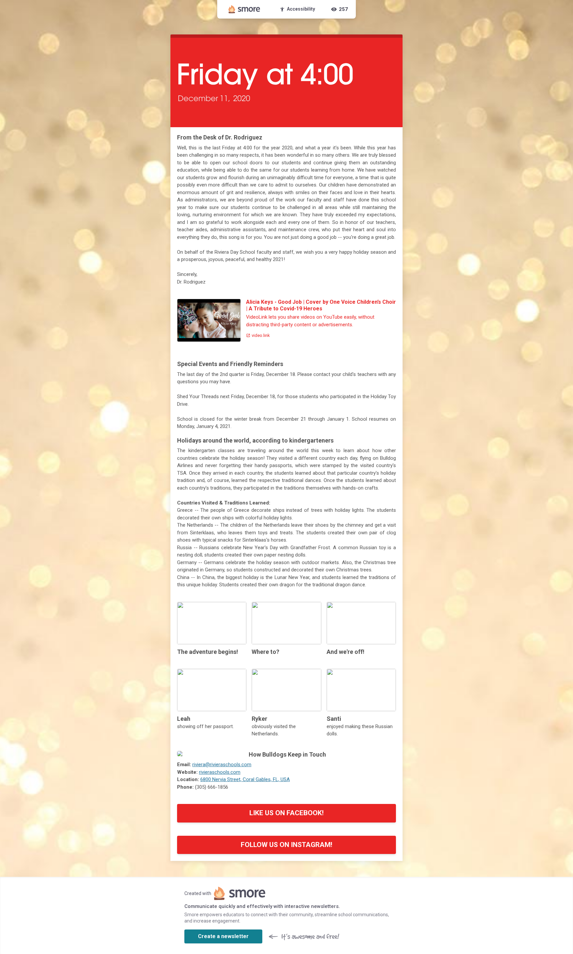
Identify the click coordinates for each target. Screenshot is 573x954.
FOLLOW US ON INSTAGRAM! (286, 845)
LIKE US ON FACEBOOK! (286, 813)
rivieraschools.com (219, 772)
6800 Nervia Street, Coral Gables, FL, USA (245, 779)
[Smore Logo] (244, 9)
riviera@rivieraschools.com (221, 765)
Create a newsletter (223, 936)
